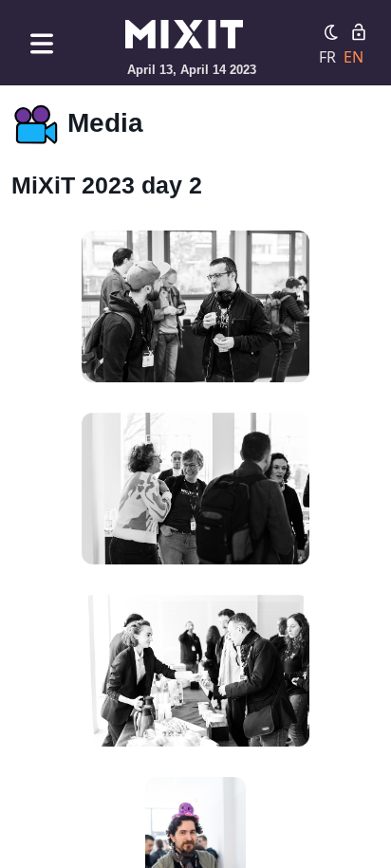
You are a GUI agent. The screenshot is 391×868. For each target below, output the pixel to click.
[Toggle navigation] (42, 43)
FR (327, 56)
